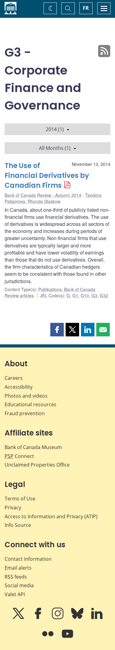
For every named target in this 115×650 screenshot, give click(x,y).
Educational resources (30, 404)
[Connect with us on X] (19, 617)
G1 (75, 295)
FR (86, 8)
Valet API (15, 594)
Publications (50, 289)
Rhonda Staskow (44, 201)
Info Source (18, 525)
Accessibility (19, 386)
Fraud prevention (25, 413)
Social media (19, 585)
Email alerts (18, 567)
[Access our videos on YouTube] (67, 638)
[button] (57, 329)
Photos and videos (26, 395)
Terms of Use (20, 498)
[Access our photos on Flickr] (48, 638)
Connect (19, 456)
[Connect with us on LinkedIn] (97, 617)
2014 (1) (55, 129)
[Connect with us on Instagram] (58, 617)
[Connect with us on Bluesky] (78, 617)
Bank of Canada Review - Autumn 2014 (43, 195)
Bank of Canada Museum (33, 447)
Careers (14, 378)
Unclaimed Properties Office (37, 464)
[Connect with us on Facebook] (38, 617)
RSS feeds (16, 576)
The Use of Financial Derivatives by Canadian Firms (47, 175)
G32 (104, 295)
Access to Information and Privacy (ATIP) (51, 516)
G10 (85, 295)
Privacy (13, 507)
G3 (94, 295)
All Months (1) (55, 148)
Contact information (28, 559)
